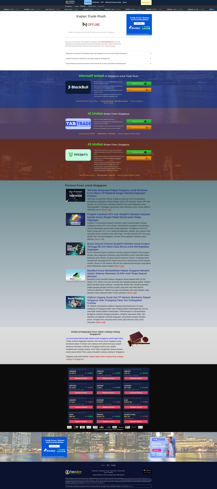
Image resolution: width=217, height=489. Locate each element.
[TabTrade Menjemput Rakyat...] (75, 201)
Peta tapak (110, 472)
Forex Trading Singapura (108, 46)
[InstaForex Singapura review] (88, 428)
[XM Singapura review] (75, 428)
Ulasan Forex (92, 6)
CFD (102, 2)
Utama (77, 6)
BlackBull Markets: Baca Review (87, 101)
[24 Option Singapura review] (134, 428)
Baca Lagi (131, 486)
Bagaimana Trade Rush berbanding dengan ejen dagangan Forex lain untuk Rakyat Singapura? (108, 53)
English (113, 465)
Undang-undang (121, 470)
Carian (105, 472)
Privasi (107, 470)
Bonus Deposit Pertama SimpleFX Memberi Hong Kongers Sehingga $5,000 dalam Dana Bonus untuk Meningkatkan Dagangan (118, 246)
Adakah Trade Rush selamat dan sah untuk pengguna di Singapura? (108, 58)
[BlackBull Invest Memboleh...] (75, 281)
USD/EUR (63, 9)
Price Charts (146, 2)
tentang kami (95, 470)
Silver (43, 9)
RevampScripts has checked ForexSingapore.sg (94, 482)
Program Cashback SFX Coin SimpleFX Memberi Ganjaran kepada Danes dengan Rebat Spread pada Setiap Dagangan (118, 217)
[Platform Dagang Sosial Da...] (75, 308)
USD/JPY (104, 9)
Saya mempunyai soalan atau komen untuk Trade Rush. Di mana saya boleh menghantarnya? (108, 63)
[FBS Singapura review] (82, 428)
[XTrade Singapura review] (95, 428)
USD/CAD (84, 9)
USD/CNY (188, 9)
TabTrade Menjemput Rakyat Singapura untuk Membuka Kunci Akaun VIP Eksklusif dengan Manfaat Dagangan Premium (117, 193)
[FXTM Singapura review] (140, 428)
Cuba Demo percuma (138, 90)
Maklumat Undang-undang (113, 2)
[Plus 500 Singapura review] (69, 428)
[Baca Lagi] (106, 210)
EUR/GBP (4, 9)
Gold (23, 9)
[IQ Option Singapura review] (121, 428)
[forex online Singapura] (70, 3)
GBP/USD (125, 9)
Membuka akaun (137, 84)
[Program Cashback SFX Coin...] (75, 225)
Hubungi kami (101, 470)
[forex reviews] (73, 474)
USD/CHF (146, 9)
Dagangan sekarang (81, 378)
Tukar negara (147, 472)
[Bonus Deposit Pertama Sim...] (75, 255)
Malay (84, 6)
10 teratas (88, 2)
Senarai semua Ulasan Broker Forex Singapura (108, 429)
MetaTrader (95, 2)
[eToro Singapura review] (114, 428)
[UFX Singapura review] (101, 428)
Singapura (69, 6)
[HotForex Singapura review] (108, 428)
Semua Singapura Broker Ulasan (129, 134)
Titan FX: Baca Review (87, 175)
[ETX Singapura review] (127, 428)
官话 (108, 465)
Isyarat (125, 2)
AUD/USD (167, 9)
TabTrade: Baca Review (87, 134)
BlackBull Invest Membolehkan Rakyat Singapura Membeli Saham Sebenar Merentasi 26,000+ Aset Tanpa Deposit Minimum (118, 273)
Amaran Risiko (113, 470)
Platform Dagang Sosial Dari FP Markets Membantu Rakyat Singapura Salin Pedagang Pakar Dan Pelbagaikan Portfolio (118, 300)
